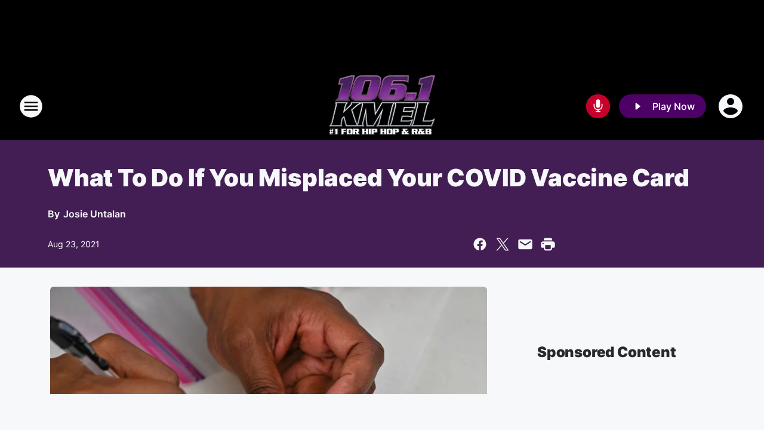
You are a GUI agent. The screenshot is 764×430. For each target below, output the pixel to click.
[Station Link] (382, 106)
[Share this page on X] (502, 244)
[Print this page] (548, 244)
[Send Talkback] (598, 106)
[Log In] (732, 106)
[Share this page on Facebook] (480, 244)
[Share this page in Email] (525, 244)
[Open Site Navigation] (31, 106)
